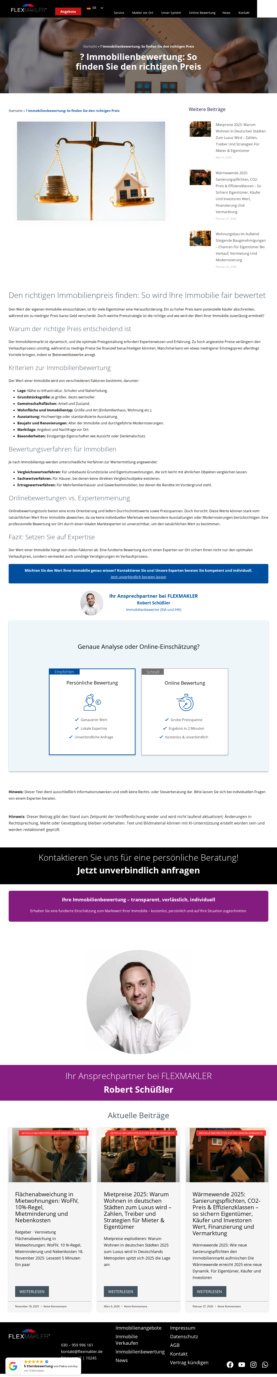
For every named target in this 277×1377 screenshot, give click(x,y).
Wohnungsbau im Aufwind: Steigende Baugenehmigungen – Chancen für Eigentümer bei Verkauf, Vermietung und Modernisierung (241, 247)
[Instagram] (253, 1365)
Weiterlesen (32, 1291)
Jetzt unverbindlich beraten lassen (138, 577)
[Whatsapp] (265, 1365)
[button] (81, 1357)
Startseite (90, 46)
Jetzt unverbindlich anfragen (138, 870)
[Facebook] (230, 1365)
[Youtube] (242, 1365)
